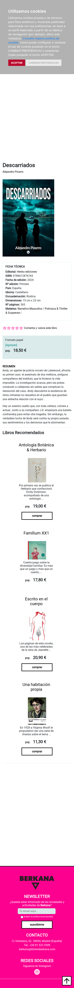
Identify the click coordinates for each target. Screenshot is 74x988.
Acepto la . (38, 916)
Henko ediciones (27, 271)
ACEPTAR (16, 62)
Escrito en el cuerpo (36, 601)
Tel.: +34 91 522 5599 (37, 945)
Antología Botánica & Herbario (36, 447)
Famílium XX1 (36, 533)
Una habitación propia (36, 687)
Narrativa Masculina (30, 308)
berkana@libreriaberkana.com (37, 949)
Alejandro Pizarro (13, 171)
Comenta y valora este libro (40, 328)
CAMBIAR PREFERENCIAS (44, 62)
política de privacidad (43, 916)
